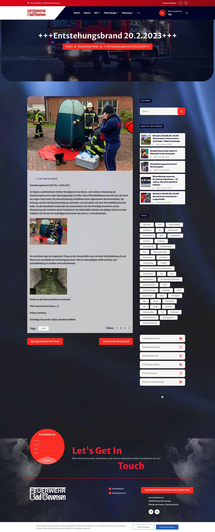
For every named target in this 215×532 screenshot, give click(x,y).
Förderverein (147, 257)
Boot (161, 235)
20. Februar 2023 (47, 179)
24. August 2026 (162, 157)
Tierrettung (169, 301)
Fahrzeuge (110, 13)
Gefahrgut (163, 257)
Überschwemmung (150, 323)
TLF (144, 307)
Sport (162, 296)
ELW (144, 252)
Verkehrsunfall (148, 312)
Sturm (155, 301)
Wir (96, 13)
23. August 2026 (162, 170)
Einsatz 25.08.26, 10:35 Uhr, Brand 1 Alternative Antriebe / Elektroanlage (166, 138)
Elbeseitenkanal (166, 246)
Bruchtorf (146, 241)
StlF (144, 301)
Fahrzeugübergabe (160, 252)
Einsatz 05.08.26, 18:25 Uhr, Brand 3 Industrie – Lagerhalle (166, 196)
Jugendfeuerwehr (149, 285)
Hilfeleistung (148, 274)
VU (162, 312)
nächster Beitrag (115, 341)
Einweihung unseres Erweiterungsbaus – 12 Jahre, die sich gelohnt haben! (165, 180)
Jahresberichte (148, 279)
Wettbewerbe (150, 356)
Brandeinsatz (175, 235)
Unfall (155, 307)
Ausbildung (147, 230)
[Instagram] (157, 511)
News (87, 13)
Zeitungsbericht (168, 317)
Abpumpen (147, 225)
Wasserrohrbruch (149, 317)
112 (169, 14)
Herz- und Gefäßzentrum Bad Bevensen (157, 268)
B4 (160, 230)
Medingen (166, 290)
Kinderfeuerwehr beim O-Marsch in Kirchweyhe (163, 152)
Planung (126, 13)
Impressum (118, 489)
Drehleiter (161, 241)
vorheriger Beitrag (46, 341)
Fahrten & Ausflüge (153, 382)
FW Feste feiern (151, 364)
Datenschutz (119, 493)
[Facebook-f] (151, 511)
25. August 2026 (165, 144)
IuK (171, 274)
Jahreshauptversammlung (170, 279)
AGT (44, 328)
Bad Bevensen (173, 230)
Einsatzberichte (151, 347)
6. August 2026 (165, 202)
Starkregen (175, 296)
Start (77, 13)
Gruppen (164, 263)
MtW (179, 290)
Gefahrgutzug (148, 263)
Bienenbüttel (147, 235)
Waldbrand (174, 312)
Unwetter (168, 307)
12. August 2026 (165, 188)
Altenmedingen (174, 225)
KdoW (165, 285)
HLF (161, 274)
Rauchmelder (147, 296)
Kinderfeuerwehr (149, 290)
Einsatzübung (148, 246)
